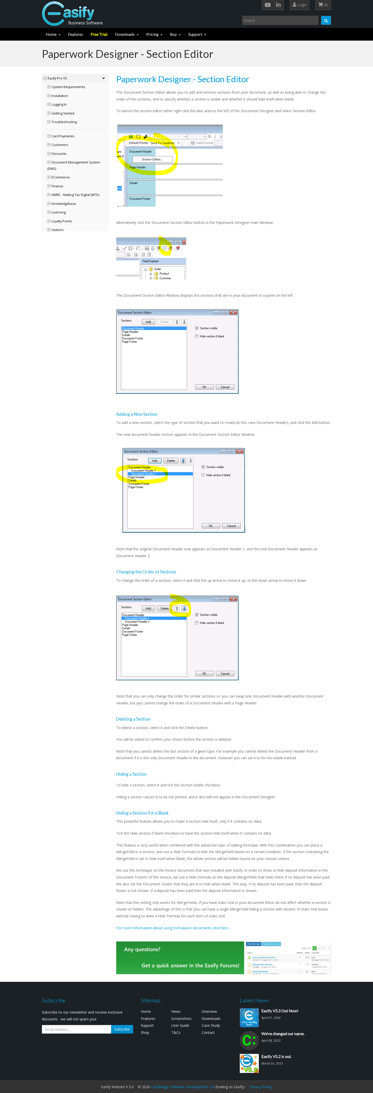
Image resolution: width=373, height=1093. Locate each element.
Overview (209, 1011)
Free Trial (99, 34)
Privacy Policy (261, 1086)
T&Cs (175, 1032)
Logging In (59, 104)
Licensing (59, 212)
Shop (145, 1032)
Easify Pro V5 (57, 78)
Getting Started (63, 113)
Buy (173, 34)
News (176, 1011)
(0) (325, 4)
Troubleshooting (64, 122)
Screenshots (181, 1018)
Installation (60, 96)
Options (58, 230)
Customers (60, 145)
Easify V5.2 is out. (276, 1056)
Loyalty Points (62, 221)
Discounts (59, 154)
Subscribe (122, 1029)
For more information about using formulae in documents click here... (173, 927)
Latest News (254, 1000)
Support (195, 34)
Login (301, 4)
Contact (208, 1032)
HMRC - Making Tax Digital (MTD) (75, 195)
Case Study (211, 1025)
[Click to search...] (326, 20)
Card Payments (63, 136)
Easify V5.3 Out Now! (279, 1010)
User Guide (180, 1025)
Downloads (125, 34)
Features (75, 34)
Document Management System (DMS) (73, 165)
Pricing (152, 34)
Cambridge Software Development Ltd (182, 1086)
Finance (57, 186)
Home (51, 34)
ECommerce (61, 177)
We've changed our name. (282, 1033)
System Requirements (68, 87)
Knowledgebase (64, 204)
